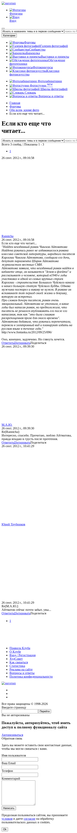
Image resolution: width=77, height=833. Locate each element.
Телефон (7, 771)
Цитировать (22, 343)
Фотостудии (41, 85)
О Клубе (15, 651)
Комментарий (11, 778)
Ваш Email (9, 763)
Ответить (8, 343)
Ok (5, 829)
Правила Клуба (19, 648)
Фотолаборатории (49, 81)
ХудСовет (16, 658)
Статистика (17, 666)
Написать (8, 808)
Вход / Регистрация (22, 655)
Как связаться (18, 662)
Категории (9, 35)
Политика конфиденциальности (31, 676)
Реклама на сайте (21, 669)
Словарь (30, 92)
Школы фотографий (54, 89)
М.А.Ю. (7, 424)
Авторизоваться (12, 735)
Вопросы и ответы (51, 96)
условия (7, 818)
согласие (29, 818)
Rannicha (7, 236)
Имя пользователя (14, 755)
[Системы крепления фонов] (38, 641)
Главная (14, 103)
